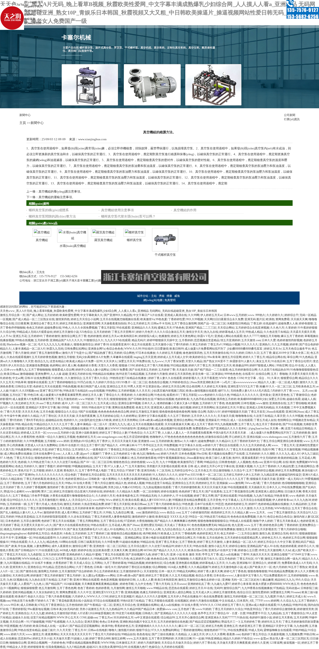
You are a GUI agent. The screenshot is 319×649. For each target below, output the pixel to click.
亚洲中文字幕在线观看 (152, 415)
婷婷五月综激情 (63, 491)
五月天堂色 (214, 500)
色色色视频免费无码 (204, 525)
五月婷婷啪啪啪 (298, 575)
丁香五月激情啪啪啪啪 (42, 508)
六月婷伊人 (79, 596)
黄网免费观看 (68, 592)
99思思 (219, 504)
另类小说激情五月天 (92, 609)
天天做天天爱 (61, 638)
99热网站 (111, 390)
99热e (68, 483)
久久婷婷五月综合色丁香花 (73, 537)
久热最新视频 (276, 634)
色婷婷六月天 (8, 462)
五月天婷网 (301, 617)
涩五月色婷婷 (227, 558)
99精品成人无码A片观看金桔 (34, 331)
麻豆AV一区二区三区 (191, 626)
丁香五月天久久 (101, 537)
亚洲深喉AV (244, 563)
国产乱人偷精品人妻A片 (15, 512)
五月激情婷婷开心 (131, 571)
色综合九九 (42, 361)
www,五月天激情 (137, 638)
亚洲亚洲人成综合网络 (165, 407)
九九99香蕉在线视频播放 (256, 588)
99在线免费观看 (237, 630)
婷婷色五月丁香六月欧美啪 (152, 365)
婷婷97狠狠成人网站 (262, 365)
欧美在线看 (132, 500)
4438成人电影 (68, 550)
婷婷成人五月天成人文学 (172, 357)
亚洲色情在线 (277, 403)
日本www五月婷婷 (235, 315)
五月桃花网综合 (305, 466)
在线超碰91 (270, 323)
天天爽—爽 (277, 428)
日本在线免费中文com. (47, 453)
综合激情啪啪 (221, 470)
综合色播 (169, 563)
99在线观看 (123, 327)
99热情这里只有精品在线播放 (128, 378)
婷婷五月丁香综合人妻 (113, 432)
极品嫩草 (268, 579)
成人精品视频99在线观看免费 (173, 428)
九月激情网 (118, 588)
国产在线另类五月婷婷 (143, 369)
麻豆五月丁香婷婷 (292, 336)
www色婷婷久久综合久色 (214, 394)
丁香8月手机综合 (33, 420)
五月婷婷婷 (253, 453)
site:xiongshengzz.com (109, 437)
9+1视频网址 (12, 588)
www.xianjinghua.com (92, 139)
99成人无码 (255, 630)
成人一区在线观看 (241, 420)
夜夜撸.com (233, 634)
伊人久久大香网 (304, 571)
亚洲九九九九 (117, 424)
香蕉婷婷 (126, 394)
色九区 (141, 453)
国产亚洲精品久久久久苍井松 (229, 428)
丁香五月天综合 (23, 458)
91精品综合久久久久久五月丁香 (53, 424)
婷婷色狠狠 (306, 323)
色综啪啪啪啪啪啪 (293, 483)
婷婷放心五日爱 (248, 550)
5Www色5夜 (252, 483)
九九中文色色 (143, 584)
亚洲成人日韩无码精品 (260, 407)
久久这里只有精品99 (161, 546)
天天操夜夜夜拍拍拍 (113, 323)
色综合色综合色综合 (279, 516)
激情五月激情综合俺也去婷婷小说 (199, 579)
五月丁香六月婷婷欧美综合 (164, 504)
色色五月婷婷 (34, 327)
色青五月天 (143, 407)
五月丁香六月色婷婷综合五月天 (44, 483)
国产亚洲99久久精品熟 (118, 315)
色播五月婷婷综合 (151, 592)
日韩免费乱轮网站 (75, 348)
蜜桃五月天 (165, 327)
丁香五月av (106, 617)
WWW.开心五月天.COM (71, 617)
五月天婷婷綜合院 (108, 415)
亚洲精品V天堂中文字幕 (41, 407)
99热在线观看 (19, 542)
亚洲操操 (222, 483)
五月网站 (97, 563)
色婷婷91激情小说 (260, 617)
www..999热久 (256, 315)
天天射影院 (151, 571)
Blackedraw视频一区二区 (22, 344)
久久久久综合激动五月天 (169, 331)
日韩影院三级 (309, 588)
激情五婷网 (118, 638)
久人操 (186, 529)
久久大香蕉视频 (198, 508)
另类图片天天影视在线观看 (163, 466)
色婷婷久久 (71, 420)
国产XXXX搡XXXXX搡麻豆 (112, 458)
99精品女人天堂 (16, 647)
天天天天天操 (66, 415)
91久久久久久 (249, 344)
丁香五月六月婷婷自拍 (106, 634)
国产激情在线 (28, 571)
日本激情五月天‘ (126, 642)
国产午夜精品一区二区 (98, 605)
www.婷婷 (63, 441)
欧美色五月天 (55, 479)
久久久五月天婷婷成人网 (255, 445)
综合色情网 (193, 386)
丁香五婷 (256, 323)
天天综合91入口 (82, 500)
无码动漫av (293, 588)
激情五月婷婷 (72, 504)
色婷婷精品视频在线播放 (273, 504)
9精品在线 (224, 525)
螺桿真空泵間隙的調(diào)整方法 (52, 216)
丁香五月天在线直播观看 (245, 449)
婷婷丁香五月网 (203, 495)
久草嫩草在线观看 (121, 357)
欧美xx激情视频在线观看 (201, 390)
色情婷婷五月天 (220, 512)
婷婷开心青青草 (242, 584)
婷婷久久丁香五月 (254, 357)
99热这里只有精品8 (75, 390)
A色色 (67, 533)
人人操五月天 (196, 634)
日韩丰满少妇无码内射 (64, 609)
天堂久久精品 (193, 361)
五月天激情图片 (48, 500)
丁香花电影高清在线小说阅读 (74, 600)
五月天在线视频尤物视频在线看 (119, 319)
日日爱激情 (161, 348)
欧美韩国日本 (129, 336)
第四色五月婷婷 (226, 399)
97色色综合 (135, 432)
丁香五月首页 (256, 411)
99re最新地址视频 (38, 609)
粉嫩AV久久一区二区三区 (275, 386)
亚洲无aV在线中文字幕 (222, 550)
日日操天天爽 (292, 491)
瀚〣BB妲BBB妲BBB (72, 407)
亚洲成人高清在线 (175, 315)
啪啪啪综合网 (18, 642)
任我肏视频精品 (55, 647)
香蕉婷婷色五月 (124, 626)
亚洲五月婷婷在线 (80, 373)
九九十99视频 (168, 462)
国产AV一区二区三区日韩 (96, 462)
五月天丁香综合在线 (304, 508)
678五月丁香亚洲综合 (51, 605)
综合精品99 (168, 617)
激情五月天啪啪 (135, 588)
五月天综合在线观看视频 (255, 500)
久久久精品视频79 (199, 567)
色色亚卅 (56, 533)
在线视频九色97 (138, 647)
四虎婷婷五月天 (205, 483)
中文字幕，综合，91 (257, 378)
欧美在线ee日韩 (197, 550)
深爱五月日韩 (277, 399)
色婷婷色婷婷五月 (236, 504)
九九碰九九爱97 (221, 584)
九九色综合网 (121, 512)
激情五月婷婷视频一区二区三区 (243, 596)
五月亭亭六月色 (119, 558)
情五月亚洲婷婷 (230, 340)
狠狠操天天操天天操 (262, 479)
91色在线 (160, 394)
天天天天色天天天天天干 (75, 634)
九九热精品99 (114, 609)
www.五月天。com (261, 512)
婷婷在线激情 (169, 491)
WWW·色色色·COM (231, 378)
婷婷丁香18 (102, 344)
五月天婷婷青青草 (83, 508)
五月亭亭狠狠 (63, 558)
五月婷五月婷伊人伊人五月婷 (241, 474)
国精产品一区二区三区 (212, 323)
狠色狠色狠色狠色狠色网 (174, 411)
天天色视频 (283, 407)
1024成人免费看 (177, 567)
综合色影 (70, 474)
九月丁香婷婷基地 (115, 563)
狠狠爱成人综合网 (63, 369)
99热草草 (20, 382)
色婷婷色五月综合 (38, 533)
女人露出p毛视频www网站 (99, 575)
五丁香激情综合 (300, 394)
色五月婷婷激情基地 (143, 458)
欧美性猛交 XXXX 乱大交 (172, 516)
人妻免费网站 (42, 546)
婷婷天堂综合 (18, 508)
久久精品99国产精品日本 (140, 609)
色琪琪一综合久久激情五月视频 (55, 437)
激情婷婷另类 (51, 512)
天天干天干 (7, 537)
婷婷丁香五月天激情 (209, 542)
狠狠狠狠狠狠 (118, 399)
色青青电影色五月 (127, 495)
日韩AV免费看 (119, 369)
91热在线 (242, 617)
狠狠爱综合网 (289, 378)
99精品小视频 (231, 344)
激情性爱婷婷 (260, 592)
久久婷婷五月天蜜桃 (169, 352)
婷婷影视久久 (191, 378)
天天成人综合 (82, 563)
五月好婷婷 (51, 315)
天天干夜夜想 (209, 378)
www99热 (99, 500)
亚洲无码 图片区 (255, 319)
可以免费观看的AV (275, 575)
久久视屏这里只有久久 (204, 558)
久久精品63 (223, 441)
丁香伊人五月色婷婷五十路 (119, 453)
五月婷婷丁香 (166, 369)
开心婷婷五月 (237, 437)
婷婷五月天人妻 (92, 394)
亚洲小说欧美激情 (87, 432)
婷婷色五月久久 (272, 537)
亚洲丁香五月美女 (167, 542)
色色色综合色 (159, 558)
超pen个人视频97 (90, 453)
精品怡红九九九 (284, 579)
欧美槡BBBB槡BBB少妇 (252, 399)
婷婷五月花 (40, 449)
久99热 (107, 512)
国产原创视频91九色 (138, 554)
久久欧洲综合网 (143, 394)
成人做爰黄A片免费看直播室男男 (60, 394)
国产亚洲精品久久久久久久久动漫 (176, 613)
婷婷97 (252, 504)
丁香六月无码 (161, 584)
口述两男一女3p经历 (149, 449)
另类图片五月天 (222, 365)
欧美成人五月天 (171, 533)
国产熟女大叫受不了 (216, 361)
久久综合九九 (288, 600)
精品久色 (121, 483)
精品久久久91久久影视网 (151, 596)
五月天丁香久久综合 (96, 378)
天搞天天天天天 (260, 554)
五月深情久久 (80, 449)
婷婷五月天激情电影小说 (227, 567)
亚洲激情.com (146, 441)
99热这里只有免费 (22, 600)
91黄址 (241, 407)
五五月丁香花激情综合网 (238, 491)
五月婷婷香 (42, 340)
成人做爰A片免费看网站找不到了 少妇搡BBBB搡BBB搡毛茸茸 (224, 348)
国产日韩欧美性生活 (140, 399)
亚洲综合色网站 (183, 420)
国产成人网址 (34, 315)
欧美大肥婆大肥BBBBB (267, 584)
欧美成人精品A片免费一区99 (84, 361)
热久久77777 (251, 336)
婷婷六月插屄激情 (149, 642)
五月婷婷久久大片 (220, 508)
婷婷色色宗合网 (273, 525)
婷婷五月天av (111, 336)
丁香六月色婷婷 (271, 483)
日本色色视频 (187, 453)
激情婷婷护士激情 (143, 516)
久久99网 (193, 315)
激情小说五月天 (218, 546)
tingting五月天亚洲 (145, 357)
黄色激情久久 (220, 449)
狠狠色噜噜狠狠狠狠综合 (213, 521)
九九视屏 (270, 596)
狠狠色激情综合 (83, 344)
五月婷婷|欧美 (301, 432)
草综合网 (292, 357)
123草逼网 (276, 642)
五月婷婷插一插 (16, 504)
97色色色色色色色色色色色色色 (184, 437)
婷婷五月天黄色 (283, 617)
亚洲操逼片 (213, 420)
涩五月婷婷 (7, 516)
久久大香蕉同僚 (25, 437)
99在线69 (147, 348)
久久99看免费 (110, 542)
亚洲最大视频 (244, 466)
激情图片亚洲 (24, 428)
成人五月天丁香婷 (202, 424)
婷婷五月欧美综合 (71, 323)
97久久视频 (97, 428)
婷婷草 (294, 344)
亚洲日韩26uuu (295, 411)
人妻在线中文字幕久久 (248, 575)
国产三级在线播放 (163, 634)
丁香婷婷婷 (291, 525)
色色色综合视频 (158, 382)
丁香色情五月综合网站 (122, 449)
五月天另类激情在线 (216, 352)
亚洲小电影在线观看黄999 (159, 537)
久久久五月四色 (263, 508)
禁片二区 (46, 491)
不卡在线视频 (184, 495)
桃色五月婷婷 (12, 529)
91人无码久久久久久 (165, 474)
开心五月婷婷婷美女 (106, 571)
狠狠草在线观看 (37, 382)
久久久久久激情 (242, 508)
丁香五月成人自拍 (265, 420)
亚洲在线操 (254, 437)
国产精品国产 (54, 584)
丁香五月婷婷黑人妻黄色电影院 (111, 516)
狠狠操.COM (127, 365)
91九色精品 (306, 357)
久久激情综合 (73, 378)
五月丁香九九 (246, 424)
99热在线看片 (99, 525)
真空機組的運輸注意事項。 (57, 197)
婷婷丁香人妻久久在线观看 (165, 378)
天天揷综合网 (20, 575)
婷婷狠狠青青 (36, 647)
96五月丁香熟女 (298, 567)
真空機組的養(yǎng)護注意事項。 (61, 191)
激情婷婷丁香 (55, 487)
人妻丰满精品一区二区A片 (28, 348)
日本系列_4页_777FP (250, 600)
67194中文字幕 (301, 554)
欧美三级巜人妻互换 (218, 458)
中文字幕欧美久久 (91, 315)
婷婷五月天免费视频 (288, 470)
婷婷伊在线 (85, 550)
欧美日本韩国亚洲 (166, 579)
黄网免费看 (283, 319)
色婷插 (22, 462)
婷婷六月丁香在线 (204, 642)
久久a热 (230, 563)
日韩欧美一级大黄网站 (103, 479)
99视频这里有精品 (304, 420)
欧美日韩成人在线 (44, 626)
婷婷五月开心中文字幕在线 (217, 466)
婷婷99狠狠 (64, 466)
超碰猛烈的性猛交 (290, 474)
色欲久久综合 (36, 596)
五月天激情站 (137, 466)
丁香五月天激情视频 (288, 449)
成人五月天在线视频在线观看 (145, 424)
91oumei (296, 592)
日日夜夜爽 (22, 323)
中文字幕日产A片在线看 (148, 315)
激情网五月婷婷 (48, 571)
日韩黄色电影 (227, 462)
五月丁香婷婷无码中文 (245, 441)
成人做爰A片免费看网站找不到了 (271, 432)
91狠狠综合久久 (93, 340)
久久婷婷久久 (274, 315)
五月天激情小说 (162, 344)
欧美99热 (107, 626)
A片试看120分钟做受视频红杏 (96, 613)
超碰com (92, 617)
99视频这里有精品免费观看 (189, 500)
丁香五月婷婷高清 (35, 479)
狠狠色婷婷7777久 (215, 630)
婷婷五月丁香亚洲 (156, 575)
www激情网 (236, 483)
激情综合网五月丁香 (73, 336)
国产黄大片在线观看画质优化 (71, 525)
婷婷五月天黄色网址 (183, 336)
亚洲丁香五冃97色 (51, 390)
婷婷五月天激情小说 (66, 331)
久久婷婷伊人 (166, 495)
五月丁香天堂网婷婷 (161, 638)
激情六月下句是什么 (74, 352)
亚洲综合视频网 (37, 642)
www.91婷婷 (203, 609)
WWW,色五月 (291, 584)
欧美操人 (67, 344)
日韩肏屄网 (14, 558)
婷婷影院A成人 (147, 336)
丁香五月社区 (245, 558)
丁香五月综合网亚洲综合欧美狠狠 (281, 441)
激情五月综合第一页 (12, 315)
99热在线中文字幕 (100, 407)
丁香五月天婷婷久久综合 (227, 609)
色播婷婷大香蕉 (87, 365)
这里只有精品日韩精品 (299, 428)
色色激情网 (233, 403)
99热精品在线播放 (103, 373)
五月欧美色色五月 (304, 386)
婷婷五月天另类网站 (125, 420)
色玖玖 (294, 533)
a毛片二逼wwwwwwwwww (240, 382)
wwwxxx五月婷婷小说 (60, 432)
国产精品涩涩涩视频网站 (204, 621)
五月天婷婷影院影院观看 (51, 516)
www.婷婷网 (271, 600)
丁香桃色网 (189, 533)
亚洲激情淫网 (91, 323)
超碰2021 (92, 647)
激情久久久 (307, 382)
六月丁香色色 (84, 567)
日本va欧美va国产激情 (130, 575)
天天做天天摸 (225, 415)
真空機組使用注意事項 (117, 210)
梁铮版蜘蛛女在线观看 (278, 630)
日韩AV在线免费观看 (38, 378)
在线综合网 (263, 373)
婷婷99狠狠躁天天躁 (234, 411)
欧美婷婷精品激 (288, 458)
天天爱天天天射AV (32, 525)
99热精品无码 (148, 495)
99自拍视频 (245, 495)
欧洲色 (270, 319)
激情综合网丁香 (82, 546)
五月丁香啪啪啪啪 (39, 369)
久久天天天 (143, 390)
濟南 (161, 296)
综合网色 (129, 352)
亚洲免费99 (42, 373)
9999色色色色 (232, 373)
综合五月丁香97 (90, 445)
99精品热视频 (136, 563)
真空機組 (42, 240)
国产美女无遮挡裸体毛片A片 (85, 529)
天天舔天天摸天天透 (302, 331)
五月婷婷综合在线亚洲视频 (252, 327)
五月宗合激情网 (30, 521)
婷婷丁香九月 (160, 554)
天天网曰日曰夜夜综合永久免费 (223, 319)
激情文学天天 (194, 331)
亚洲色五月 (231, 626)
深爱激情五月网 (280, 592)
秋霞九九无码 (54, 348)
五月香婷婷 (186, 340)
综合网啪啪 (159, 567)
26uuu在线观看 (275, 411)
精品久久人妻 (266, 382)
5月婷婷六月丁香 (281, 390)
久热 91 (261, 516)
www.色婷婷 (297, 495)
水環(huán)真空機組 (73, 246)
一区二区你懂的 (150, 491)
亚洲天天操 (85, 487)
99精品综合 (211, 462)
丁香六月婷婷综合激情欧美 (279, 609)
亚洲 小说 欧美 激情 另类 (185, 554)
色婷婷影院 (29, 529)
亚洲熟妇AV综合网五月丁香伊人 (90, 441)
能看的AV (173, 394)
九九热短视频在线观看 (157, 487)
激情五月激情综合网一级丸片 (283, 558)
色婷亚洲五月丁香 (250, 626)
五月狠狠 (50, 441)
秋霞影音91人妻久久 (242, 361)
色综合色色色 (114, 348)
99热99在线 (300, 605)
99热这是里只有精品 (158, 483)
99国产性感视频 (55, 621)
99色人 (66, 327)
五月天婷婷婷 (102, 331)
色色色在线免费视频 (243, 516)
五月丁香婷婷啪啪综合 (62, 382)
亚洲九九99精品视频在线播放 (70, 428)
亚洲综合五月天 (116, 386)
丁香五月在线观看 (113, 554)
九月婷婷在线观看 (172, 647)
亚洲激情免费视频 (37, 365)
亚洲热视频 (132, 592)
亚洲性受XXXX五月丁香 (243, 386)
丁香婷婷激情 (51, 336)
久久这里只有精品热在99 (273, 369)
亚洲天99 (70, 487)
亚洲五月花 (20, 336)
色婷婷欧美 (182, 399)
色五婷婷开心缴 (140, 558)
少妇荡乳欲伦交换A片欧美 (95, 420)
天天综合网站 (225, 327)
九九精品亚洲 (269, 474)
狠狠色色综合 (121, 462)
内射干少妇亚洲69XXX (51, 529)
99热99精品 (300, 630)
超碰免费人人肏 (288, 323)
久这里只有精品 (263, 415)
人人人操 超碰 (59, 373)
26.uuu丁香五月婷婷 (48, 403)
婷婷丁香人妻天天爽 (210, 571)
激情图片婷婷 (126, 630)
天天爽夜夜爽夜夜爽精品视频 (100, 584)
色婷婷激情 (95, 336)
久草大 (275, 378)
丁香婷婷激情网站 (192, 630)
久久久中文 (85, 592)
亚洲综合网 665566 (140, 550)
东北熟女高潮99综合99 (113, 647)
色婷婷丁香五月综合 (254, 634)
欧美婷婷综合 (197, 357)
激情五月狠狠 (66, 357)
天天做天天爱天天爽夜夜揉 (234, 642)
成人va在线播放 (229, 554)
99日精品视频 (178, 365)
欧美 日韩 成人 (190, 466)
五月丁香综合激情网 (184, 323)
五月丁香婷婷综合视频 (260, 470)
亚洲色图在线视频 (187, 563)
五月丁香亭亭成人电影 (93, 470)
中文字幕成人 (230, 500)
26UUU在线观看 (198, 479)
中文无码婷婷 (268, 458)
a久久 (48, 525)
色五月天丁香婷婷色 (268, 424)
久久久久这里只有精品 (65, 462)
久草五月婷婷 (198, 344)
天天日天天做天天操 (124, 441)
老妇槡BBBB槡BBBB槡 (152, 508)
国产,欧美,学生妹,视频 (18, 546)
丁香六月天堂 (12, 411)
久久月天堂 (64, 630)
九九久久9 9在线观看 (118, 340)
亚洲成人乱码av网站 (162, 479)
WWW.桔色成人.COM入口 (38, 558)
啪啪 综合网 (198, 411)
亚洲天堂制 (91, 621)
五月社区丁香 (18, 394)
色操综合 (154, 647)
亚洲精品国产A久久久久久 (66, 340)
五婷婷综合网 (42, 428)
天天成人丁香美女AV (177, 525)
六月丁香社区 (48, 415)
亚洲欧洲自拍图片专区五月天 (138, 621)
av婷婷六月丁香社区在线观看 (220, 445)
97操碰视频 (37, 621)
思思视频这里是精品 (206, 340)
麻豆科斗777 (134, 445)
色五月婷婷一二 (230, 533)
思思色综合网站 (65, 567)
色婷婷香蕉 (103, 588)
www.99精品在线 (157, 588)
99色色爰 (161, 319)
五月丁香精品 (20, 495)
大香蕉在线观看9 (60, 495)
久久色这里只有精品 (276, 331)
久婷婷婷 (5, 592)
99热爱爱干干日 (256, 613)
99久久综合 (303, 579)
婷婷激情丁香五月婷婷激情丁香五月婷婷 (56, 575)
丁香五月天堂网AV (123, 331)
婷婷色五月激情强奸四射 (61, 613)
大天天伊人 (110, 361)
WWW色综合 (282, 508)
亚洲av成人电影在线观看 (261, 605)
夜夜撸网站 (52, 634)
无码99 (218, 588)
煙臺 (169, 296)
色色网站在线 (84, 458)
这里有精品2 (57, 361)
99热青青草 (281, 495)
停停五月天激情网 (270, 550)
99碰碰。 (118, 537)
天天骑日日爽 (183, 638)
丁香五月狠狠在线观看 (159, 600)
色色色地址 (144, 634)
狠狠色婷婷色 (43, 458)
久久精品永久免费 (128, 491)
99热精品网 (100, 487)
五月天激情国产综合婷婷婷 (75, 571)
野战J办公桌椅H (14, 491)
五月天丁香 (100, 466)
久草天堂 (279, 415)
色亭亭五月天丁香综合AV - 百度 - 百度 (221, 613)
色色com (257, 462)
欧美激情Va (147, 319)
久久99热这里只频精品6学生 (180, 449)
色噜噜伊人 (157, 437)
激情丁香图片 (47, 466)
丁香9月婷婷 (180, 344)
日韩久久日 (252, 352)
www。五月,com (303, 390)
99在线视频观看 (237, 487)
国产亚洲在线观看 (226, 495)
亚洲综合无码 (280, 533)
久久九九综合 (74, 621)
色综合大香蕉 (203, 575)
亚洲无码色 (148, 470)
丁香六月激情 (20, 352)
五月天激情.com (251, 340)
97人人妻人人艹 (118, 466)
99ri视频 (199, 420)
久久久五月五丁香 (137, 529)
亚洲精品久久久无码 (144, 327)
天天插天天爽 (299, 319)
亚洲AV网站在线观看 (86, 579)
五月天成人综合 (107, 403)
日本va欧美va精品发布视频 (155, 420)
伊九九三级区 (309, 453)
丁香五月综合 (116, 470)
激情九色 (264, 533)
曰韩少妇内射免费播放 (221, 529)
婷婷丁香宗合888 (99, 638)
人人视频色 (244, 462)
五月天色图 (47, 411)
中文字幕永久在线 (190, 445)
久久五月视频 (280, 344)
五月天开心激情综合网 (190, 617)
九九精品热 (274, 613)
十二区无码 (163, 470)
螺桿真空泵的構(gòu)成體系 (49, 210)
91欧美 (201, 537)
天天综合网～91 (19, 621)
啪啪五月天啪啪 (270, 336)
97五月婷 (205, 449)
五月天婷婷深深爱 (54, 554)
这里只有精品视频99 (43, 617)
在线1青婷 (289, 462)
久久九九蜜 (37, 613)
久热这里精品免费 (93, 504)
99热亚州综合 (252, 609)
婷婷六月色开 (144, 331)
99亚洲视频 (11, 626)
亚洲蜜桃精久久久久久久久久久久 (156, 626)
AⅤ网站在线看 (68, 542)
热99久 (236, 458)
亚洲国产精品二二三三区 (200, 327)
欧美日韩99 (177, 348)
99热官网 (282, 365)
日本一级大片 (167, 571)
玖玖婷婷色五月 (123, 617)
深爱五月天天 (126, 361)
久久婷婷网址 (128, 415)
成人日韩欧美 (28, 605)
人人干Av (6, 336)
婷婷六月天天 (183, 546)
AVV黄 (259, 558)
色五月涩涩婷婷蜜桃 (136, 437)
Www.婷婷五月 (115, 500)
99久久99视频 (194, 319)
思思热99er (24, 638)
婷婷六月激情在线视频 (204, 600)
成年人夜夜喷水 (61, 546)
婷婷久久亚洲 (54, 470)
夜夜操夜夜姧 (250, 458)
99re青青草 (214, 357)
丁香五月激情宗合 (284, 512)
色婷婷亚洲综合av (76, 479)
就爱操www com (167, 609)
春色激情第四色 (192, 352)
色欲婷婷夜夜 (288, 546)
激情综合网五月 (186, 537)
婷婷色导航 (127, 584)
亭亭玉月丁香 (210, 554)
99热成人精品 (254, 331)
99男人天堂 (135, 386)
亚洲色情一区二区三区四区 (110, 546)
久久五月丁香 (152, 432)
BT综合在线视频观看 (106, 600)
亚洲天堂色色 (280, 394)
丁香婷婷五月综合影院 (91, 474)
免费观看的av (201, 428)
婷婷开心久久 (306, 546)
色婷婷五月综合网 (294, 537)
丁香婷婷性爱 (176, 319)
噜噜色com (153, 453)
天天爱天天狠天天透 (301, 373)
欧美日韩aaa (11, 373)
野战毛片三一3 (230, 621)
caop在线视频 (96, 390)
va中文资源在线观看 (147, 617)
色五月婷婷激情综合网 (243, 369)
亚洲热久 (264, 344)
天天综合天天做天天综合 (176, 642)
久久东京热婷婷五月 (45, 592)
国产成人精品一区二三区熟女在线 (33, 319)
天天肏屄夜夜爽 (86, 415)
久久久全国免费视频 (84, 327)
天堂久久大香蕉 (108, 365)
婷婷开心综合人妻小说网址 (92, 369)
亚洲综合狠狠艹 (281, 554)
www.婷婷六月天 (14, 634)
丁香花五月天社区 (15, 554)
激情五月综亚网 (231, 357)
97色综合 (246, 638)
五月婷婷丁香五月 (90, 512)
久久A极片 (190, 441)
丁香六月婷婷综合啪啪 (292, 529)
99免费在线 (143, 361)
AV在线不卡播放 (41, 563)
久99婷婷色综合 (179, 382)
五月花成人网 (307, 458)
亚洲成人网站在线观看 (228, 336)
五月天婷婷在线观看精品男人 (242, 537)
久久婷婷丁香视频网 (33, 487)
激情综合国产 (231, 588)
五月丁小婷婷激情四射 (196, 512)
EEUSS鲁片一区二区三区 (131, 382)
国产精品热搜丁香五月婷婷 (105, 352)
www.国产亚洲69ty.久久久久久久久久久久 (38, 474)
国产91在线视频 (292, 424)
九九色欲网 (301, 626)
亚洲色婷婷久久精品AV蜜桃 (83, 554)
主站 (154, 296)
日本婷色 (113, 621)
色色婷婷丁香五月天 (191, 491)
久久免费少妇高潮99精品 (133, 479)
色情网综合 (284, 420)
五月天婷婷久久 (83, 558)
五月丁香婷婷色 (14, 483)
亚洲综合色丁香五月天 (44, 323)
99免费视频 (171, 445)
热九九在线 (211, 331)
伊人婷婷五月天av (211, 315)
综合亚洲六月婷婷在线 (88, 491)
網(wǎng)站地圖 (153, 300)
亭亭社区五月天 (153, 445)
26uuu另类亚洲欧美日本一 (206, 382)
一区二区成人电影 (287, 382)
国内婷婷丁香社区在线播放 (134, 567)
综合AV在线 (296, 365)
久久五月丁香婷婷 (178, 415)
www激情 (262, 403)
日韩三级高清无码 (89, 542)
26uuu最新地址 (196, 458)
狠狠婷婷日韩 (127, 579)
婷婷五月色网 (214, 626)
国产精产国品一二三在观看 (211, 369)
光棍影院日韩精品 (238, 323)
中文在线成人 (227, 600)
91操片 (14, 390)
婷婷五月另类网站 (203, 407)
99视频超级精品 (82, 466)
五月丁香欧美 (187, 542)
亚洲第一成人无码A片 (290, 479)
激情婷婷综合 (150, 512)
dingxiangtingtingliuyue (13, 533)
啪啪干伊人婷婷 (263, 521)
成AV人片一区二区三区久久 (79, 403)
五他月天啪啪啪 (178, 558)
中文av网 (17, 378)
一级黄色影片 (98, 449)
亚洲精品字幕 (145, 428)
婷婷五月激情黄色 (224, 592)
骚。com (136, 512)
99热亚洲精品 (213, 638)
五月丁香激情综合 (294, 613)
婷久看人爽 (69, 365)
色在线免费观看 (213, 596)
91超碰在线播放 (129, 542)
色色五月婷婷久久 (26, 466)
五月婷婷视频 (126, 390)
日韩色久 (147, 613)
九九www (157, 361)
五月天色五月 (203, 470)
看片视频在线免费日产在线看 (226, 453)
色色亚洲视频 (109, 579)
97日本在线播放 (145, 352)
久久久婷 (181, 479)
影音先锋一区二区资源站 (207, 373)
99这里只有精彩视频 (128, 613)
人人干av (36, 512)
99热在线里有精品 (29, 630)
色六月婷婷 (280, 567)
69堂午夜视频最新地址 (171, 458)
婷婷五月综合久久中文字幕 (274, 542)
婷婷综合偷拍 (237, 546)
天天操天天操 (184, 369)
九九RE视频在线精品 (17, 563)
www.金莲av (261, 638)
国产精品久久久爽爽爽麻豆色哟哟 (175, 521)
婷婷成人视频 (136, 483)
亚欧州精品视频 (22, 592)
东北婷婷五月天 (25, 403)
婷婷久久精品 (30, 415)
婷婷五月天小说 (42, 638)
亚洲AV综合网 (272, 462)
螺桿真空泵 (134, 240)
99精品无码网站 (186, 571)
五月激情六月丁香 (299, 437)
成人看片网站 (69, 512)
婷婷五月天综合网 (174, 386)
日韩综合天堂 (23, 386)
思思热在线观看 (178, 588)
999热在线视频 (24, 340)
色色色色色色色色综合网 (113, 411)
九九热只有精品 (263, 495)
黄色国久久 (71, 470)
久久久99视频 (295, 415)
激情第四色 (63, 319)
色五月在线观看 (141, 344)
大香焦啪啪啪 (144, 521)
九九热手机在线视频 (203, 399)
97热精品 (279, 588)
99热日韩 (309, 634)
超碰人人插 (309, 399)
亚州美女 (265, 394)
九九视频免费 (294, 634)
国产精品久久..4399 (113, 445)
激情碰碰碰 (27, 373)
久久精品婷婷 (298, 504)
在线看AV (248, 373)
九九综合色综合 (171, 529)
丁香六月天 (102, 399)
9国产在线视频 (88, 411)
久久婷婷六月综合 (104, 382)
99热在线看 (200, 546)
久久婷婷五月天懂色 (214, 386)
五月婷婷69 (35, 336)
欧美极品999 (240, 365)
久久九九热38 (302, 500)
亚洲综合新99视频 (129, 403)
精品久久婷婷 (231, 638)
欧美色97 (20, 596)
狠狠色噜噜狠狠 (257, 571)
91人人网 (154, 529)
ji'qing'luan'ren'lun (259, 428)
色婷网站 (55, 365)
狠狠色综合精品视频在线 (126, 533)
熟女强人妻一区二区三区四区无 (289, 638)
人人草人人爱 (70, 453)
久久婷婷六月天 (105, 495)
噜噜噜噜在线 (243, 415)
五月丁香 (266, 352)
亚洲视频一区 (23, 537)
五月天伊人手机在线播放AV (185, 596)
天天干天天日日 (177, 508)
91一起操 (198, 638)
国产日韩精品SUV (26, 550)
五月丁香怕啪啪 (297, 403)
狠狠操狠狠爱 (29, 588)
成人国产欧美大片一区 (258, 567)
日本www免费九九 (15, 369)
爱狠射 (117, 508)
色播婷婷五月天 (86, 437)
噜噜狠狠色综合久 (83, 495)
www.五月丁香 (253, 525)
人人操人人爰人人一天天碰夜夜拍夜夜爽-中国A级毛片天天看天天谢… (205, 432)
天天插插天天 (256, 487)
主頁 (22, 123)
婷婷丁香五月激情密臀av (45, 352)
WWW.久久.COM (97, 596)
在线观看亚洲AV (120, 344)
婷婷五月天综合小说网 (85, 319)
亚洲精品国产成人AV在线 (263, 546)
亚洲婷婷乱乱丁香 (199, 584)
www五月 (152, 462)
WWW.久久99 (132, 348)
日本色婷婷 (12, 521)
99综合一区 (196, 516)
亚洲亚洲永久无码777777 (220, 617)
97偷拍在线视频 (164, 399)
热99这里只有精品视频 (130, 373)
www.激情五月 (35, 634)
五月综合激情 (249, 533)
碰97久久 (223, 390)
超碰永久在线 (20, 617)
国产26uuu (133, 525)
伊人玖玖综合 (16, 365)
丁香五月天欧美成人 (286, 521)
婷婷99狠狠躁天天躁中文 (162, 340)
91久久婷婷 (237, 352)
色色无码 (56, 504)
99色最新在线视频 (64, 458)
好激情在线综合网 (216, 437)
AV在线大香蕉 (82, 483)
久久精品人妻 (240, 512)
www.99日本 (11, 605)
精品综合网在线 (276, 357)
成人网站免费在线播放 (18, 453)
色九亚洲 (237, 525)
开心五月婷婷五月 (139, 323)
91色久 (281, 596)
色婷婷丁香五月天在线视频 (58, 521)
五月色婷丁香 (186, 609)
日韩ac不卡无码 (160, 323)
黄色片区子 (25, 470)
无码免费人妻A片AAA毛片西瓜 (250, 390)
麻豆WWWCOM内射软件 (120, 428)
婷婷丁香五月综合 (59, 449)
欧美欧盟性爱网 (69, 315)
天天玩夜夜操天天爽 (177, 424)
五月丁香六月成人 (39, 504)
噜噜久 (113, 630)
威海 (177, 296)
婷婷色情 (109, 491)
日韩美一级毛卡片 (105, 567)
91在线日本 (278, 361)
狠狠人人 (65, 500)
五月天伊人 (129, 508)
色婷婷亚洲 (307, 521)
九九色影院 (35, 554)
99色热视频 (69, 386)
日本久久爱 (269, 340)
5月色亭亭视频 (39, 495)
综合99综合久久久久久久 (22, 500)
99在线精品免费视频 (281, 571)
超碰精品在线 (54, 420)
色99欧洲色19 (151, 533)
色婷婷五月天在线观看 (47, 386)
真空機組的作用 (185, 210)
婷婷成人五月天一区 (33, 432)
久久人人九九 (36, 542)
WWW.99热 (108, 642)
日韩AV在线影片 (69, 445)
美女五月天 (263, 361)
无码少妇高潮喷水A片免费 (92, 357)
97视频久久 (7, 403)
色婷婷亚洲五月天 (208, 533)
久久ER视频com (29, 390)
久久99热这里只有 (39, 462)
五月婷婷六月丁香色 (212, 403)
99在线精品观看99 (44, 537)
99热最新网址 (23, 449)
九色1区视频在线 (17, 579)
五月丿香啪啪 (279, 373)
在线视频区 (182, 600)
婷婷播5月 (274, 563)
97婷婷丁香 (133, 470)
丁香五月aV (215, 344)
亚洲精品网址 (133, 537)
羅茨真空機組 (103, 240)
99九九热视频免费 (226, 424)
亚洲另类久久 (18, 567)
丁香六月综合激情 (103, 483)
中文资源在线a (152, 386)
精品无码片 (139, 340)
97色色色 (178, 327)
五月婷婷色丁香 (250, 621)
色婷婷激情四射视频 (289, 340)
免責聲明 (170, 300)
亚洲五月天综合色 (124, 605)
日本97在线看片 (204, 504)
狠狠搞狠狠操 (307, 533)
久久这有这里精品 (79, 516)
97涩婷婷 (129, 521)
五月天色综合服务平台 (297, 348)
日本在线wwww (223, 575)
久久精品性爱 (285, 466)
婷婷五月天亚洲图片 (122, 596)
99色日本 (33, 394)
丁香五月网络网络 (88, 521)
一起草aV (62, 626)
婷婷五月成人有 (296, 596)
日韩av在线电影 (97, 630)
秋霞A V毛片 (205, 336)
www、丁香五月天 (283, 445)
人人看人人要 (145, 579)
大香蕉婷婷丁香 (62, 563)
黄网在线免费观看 (123, 407)
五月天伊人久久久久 (203, 415)
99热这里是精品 (25, 516)
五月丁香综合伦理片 (299, 361)
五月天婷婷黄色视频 (44, 357)
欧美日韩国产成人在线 (92, 386)
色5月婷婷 (25, 626)
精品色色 (52, 542)
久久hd (286, 550)
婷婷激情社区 (153, 563)
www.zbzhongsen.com (274, 437)
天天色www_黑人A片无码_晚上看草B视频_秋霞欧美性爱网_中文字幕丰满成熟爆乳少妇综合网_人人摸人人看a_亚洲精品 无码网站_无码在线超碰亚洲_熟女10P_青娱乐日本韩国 (108, 310)
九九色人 (38, 584)
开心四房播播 (15, 445)
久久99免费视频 (33, 441)
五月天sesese (178, 584)
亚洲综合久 (260, 563)
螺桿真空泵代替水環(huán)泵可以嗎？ (128, 216)
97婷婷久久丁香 (45, 600)
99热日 (225, 420)
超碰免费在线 (52, 327)
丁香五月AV (79, 630)
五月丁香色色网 (66, 588)
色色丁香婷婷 (86, 588)
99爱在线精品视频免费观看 (83, 642)
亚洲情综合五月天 (183, 483)
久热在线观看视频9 (19, 357)
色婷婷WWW (104, 508)
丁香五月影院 (106, 327)
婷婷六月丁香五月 (199, 365)
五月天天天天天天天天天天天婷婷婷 (128, 474)
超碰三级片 (49, 630)
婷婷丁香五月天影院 (117, 504)
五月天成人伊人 (202, 592)
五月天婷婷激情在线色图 (172, 621)
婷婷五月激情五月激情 (144, 411)
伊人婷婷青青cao (282, 500)
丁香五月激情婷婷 (66, 399)
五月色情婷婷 (74, 605)
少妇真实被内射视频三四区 (168, 390)
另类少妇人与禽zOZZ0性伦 (125, 487)
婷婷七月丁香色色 (235, 571)
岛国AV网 (268, 449)
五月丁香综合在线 (111, 521)
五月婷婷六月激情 (156, 373)
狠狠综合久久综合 (66, 411)
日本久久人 (149, 403)
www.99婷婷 (86, 399)
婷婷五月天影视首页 (264, 529)
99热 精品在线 (24, 424)
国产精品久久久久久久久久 (170, 550)
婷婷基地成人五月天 (232, 331)
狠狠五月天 (243, 529)
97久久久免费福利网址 (165, 630)
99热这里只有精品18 (216, 516)
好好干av (184, 474)
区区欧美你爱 (101, 550)
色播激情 (164, 336)
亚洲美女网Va (96, 348)
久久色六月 (277, 327)
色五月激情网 (47, 588)
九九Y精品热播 (75, 647)
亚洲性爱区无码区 (152, 525)
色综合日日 (244, 592)
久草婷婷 (291, 327)
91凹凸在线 (85, 382)
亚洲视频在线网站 (148, 605)
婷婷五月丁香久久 (233, 605)
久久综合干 (238, 470)
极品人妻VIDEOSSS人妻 (156, 500)
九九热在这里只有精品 (43, 579)
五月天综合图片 (138, 546)
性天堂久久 (199, 529)
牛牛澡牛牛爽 (12, 415)
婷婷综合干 (291, 315)
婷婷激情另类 (305, 609)
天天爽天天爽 (119, 550)
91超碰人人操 (79, 638)
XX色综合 (86, 331)
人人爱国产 (25, 584)
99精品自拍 (128, 634)
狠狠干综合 (143, 630)
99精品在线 (147, 542)
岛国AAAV (214, 411)
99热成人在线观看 (241, 521)
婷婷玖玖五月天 (271, 621)
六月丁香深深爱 (174, 361)
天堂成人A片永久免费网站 (41, 445)
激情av (178, 441)
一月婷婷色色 (56, 642)
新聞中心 (37, 123)
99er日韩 (202, 453)
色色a (102, 621)
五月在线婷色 (214, 537)
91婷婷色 (58, 378)
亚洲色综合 (35, 567)
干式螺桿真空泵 (165, 254)
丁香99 (245, 554)
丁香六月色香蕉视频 (58, 596)
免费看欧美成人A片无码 (297, 563)
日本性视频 (248, 403)
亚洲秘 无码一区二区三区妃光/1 (241, 579)
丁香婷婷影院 (18, 609)
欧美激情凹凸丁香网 (190, 462)
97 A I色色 (6, 458)
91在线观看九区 (49, 550)
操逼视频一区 (292, 642)
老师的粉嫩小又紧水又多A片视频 (177, 403)
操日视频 (185, 407)
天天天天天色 (30, 411)
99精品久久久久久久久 (245, 394)
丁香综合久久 (111, 394)
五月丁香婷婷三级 (98, 533)
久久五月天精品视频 (181, 575)
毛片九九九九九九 (49, 344)
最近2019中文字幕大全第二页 (291, 352)
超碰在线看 (294, 399)
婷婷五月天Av (272, 348)
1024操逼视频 (72, 584)
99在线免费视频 (291, 487)
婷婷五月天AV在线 (201, 588)
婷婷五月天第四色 (180, 373)
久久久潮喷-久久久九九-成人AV (280, 453)
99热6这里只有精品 (132, 600)
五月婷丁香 (65, 579)
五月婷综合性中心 (182, 470)
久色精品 (181, 634)
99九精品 (48, 567)
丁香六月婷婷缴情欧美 (186, 487)
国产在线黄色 (213, 491)
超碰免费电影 (206, 441)
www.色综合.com (170, 512)
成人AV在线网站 (114, 529)
